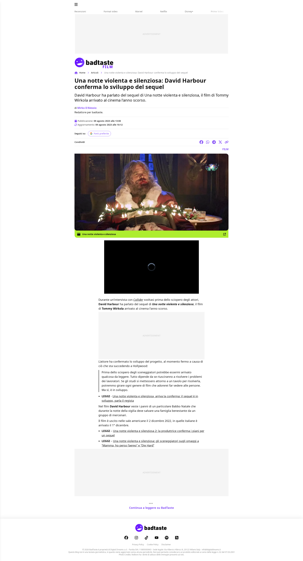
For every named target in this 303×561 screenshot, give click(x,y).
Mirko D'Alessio (87, 108)
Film (225, 149)
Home (82, 72)
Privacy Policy (138, 544)
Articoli (94, 72)
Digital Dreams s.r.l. (118, 549)
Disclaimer (166, 544)
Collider (138, 300)
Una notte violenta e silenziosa (99, 234)
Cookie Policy (152, 544)
